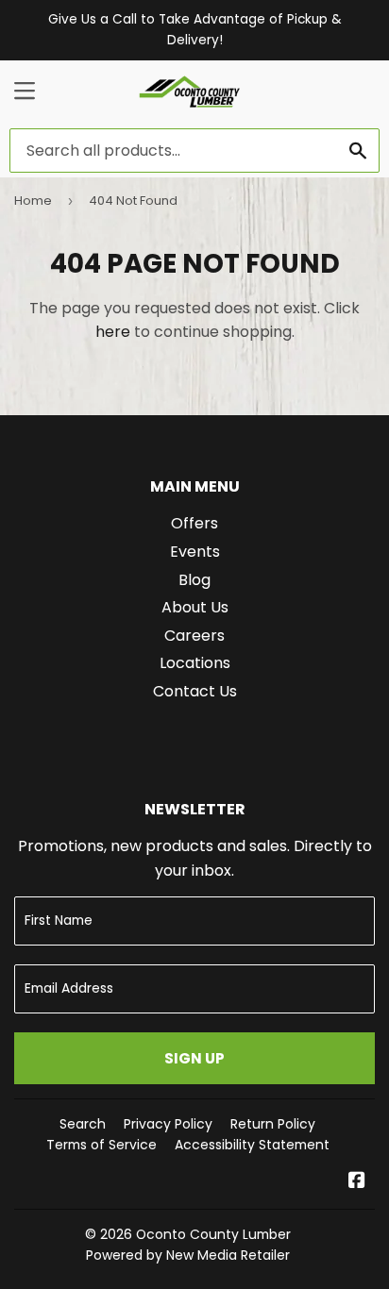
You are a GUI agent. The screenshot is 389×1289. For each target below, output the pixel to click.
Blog (194, 580)
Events (195, 551)
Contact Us (195, 691)
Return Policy (272, 1123)
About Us (194, 607)
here (112, 332)
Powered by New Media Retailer (188, 1255)
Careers (194, 635)
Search (82, 1123)
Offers (194, 523)
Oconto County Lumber (213, 1234)
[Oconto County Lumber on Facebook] (356, 1182)
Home (33, 200)
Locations (195, 663)
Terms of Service (101, 1144)
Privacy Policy (168, 1123)
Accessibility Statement (252, 1144)
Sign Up (194, 1058)
